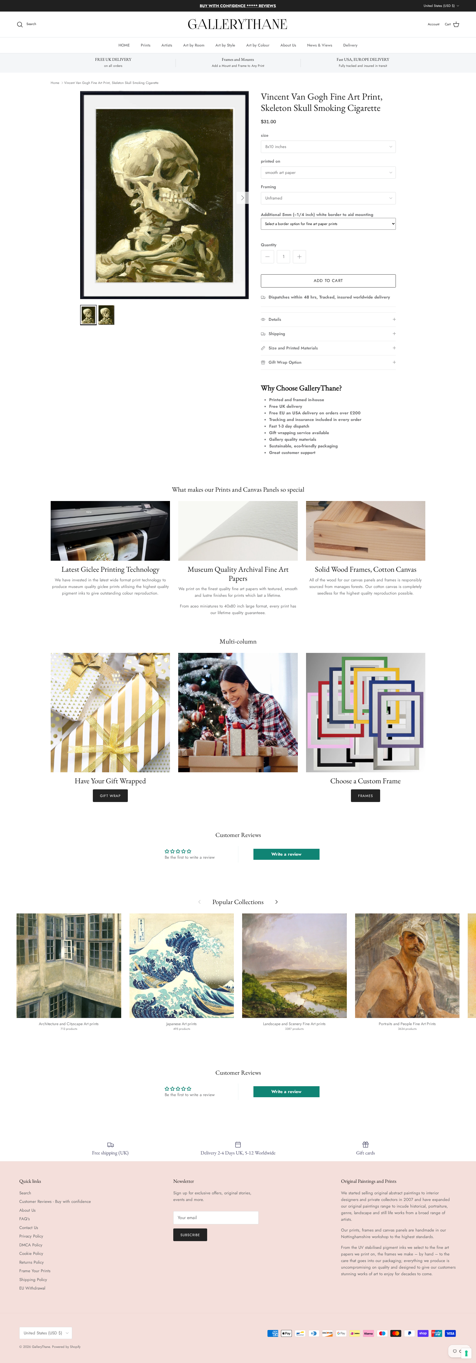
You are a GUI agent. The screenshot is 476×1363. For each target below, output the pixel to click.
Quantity (268, 245)
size (264, 135)
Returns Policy (31, 1262)
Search (25, 1193)
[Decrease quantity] (267, 256)
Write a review (286, 854)
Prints (145, 45)
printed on (270, 161)
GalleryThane (41, 1346)
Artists (166, 45)
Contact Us (28, 1228)
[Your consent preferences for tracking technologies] (466, 1353)
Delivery (350, 45)
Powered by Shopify (66, 1346)
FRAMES (365, 795)
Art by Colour (257, 45)
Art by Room (193, 45)
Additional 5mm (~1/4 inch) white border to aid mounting (317, 215)
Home (55, 82)
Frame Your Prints (34, 1271)
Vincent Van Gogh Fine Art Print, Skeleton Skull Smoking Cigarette (111, 82)
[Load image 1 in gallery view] (164, 195)
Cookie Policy (31, 1253)
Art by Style (225, 45)
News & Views (319, 45)
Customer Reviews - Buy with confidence (55, 1201)
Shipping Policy (33, 1280)
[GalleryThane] (238, 24)
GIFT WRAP (110, 795)
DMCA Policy (30, 1245)
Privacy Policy (31, 1236)
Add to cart (328, 281)
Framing (268, 187)
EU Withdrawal (32, 1288)
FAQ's (24, 1219)
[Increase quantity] (299, 256)
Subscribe (190, 1235)
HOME (124, 45)
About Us (288, 45)
